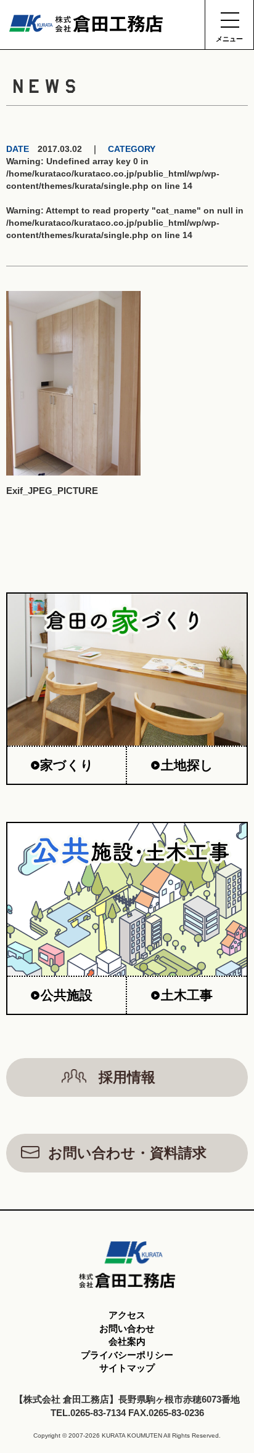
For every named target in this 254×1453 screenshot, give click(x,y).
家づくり (67, 765)
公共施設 (66, 995)
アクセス (127, 1315)
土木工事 (187, 995)
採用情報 (127, 1077)
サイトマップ (127, 1368)
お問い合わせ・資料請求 (127, 1153)
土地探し (187, 765)
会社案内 (127, 1341)
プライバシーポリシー (127, 1355)
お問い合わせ (127, 1328)
